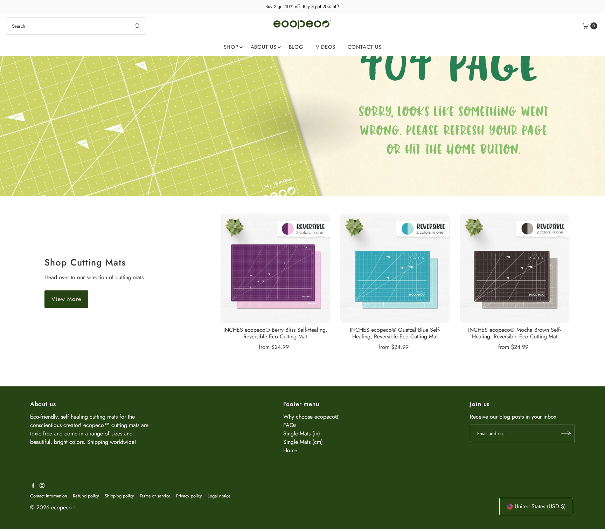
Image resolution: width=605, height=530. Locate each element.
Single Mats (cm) (303, 442)
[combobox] (76, 26)
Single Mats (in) (301, 433)
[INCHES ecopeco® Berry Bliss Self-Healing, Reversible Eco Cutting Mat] (275, 268)
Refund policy (86, 496)
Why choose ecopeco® (311, 417)
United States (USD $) (540, 506)
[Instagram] (42, 486)
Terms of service (155, 496)
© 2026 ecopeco (51, 507)
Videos (326, 47)
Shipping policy (119, 496)
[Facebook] (33, 486)
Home (290, 450)
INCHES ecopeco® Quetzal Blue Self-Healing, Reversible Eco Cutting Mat (395, 333)
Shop (231, 47)
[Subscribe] (566, 433)
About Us (264, 47)
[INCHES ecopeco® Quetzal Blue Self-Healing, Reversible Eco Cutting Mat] (395, 268)
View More (66, 299)
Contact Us (365, 47)
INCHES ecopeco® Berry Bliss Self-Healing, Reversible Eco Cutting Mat (275, 333)
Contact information (48, 496)
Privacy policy (189, 496)
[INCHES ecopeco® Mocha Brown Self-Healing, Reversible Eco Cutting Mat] (514, 268)
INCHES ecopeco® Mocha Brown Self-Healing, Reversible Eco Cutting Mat (514, 333)
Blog (296, 47)
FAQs (289, 425)
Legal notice (219, 496)
